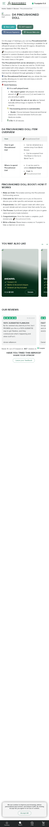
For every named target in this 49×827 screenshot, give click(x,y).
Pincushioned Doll (11, 52)
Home (4, 9)
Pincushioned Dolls (22, 219)
